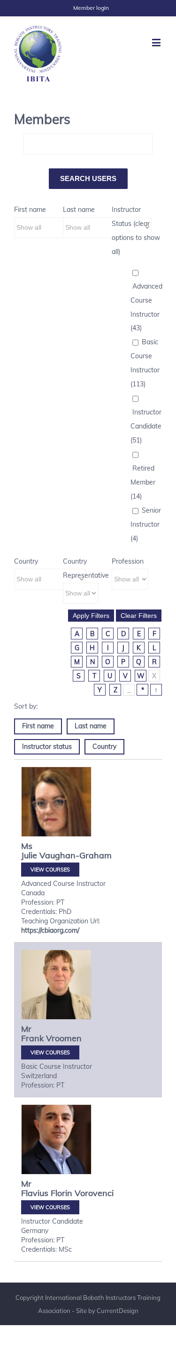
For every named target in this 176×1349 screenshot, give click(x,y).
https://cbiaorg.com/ (50, 930)
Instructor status (47, 746)
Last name (79, 209)
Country (26, 561)
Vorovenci (94, 1193)
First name (30, 209)
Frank (32, 1038)
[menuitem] (91, 8)
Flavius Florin (46, 1193)
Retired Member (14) (142, 482)
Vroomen (64, 1038)
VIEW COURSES (50, 869)
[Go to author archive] (56, 815)
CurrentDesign (117, 1310)
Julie (29, 855)
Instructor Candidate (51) (145, 426)
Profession (128, 561)
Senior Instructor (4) (145, 524)
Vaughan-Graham (75, 855)
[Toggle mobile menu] (157, 42)
